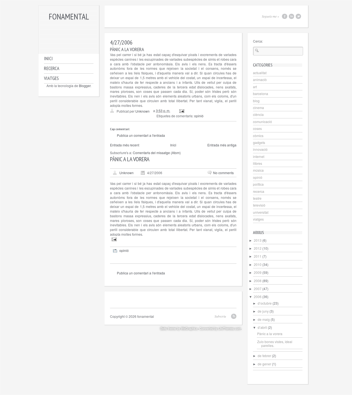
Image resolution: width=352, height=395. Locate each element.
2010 (258, 264)
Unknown (126, 172)
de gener (264, 363)
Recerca (51, 68)
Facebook (284, 16)
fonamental (69, 16)
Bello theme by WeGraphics (179, 328)
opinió (199, 115)
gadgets (259, 142)
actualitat (259, 72)
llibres (257, 163)
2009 (258, 272)
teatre (257, 198)
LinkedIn (291, 16)
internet (258, 156)
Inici (48, 58)
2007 (258, 288)
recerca (258, 191)
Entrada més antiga (222, 145)
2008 (258, 280)
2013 (258, 240)
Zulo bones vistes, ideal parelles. (274, 343)
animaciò (260, 79)
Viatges (51, 78)
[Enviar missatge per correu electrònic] (181, 110)
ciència (258, 114)
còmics (258, 135)
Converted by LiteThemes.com (220, 328)
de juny (263, 311)
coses (257, 128)
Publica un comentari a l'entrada (141, 135)
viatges (258, 219)
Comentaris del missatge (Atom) (157, 152)
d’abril (262, 327)
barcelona (260, 93)
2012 (258, 248)
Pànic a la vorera (269, 333)
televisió (259, 205)
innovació (260, 149)
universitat (260, 212)
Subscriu (220, 316)
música (258, 170)
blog (256, 100)
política (258, 184)
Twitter (298, 16)
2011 (258, 256)
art (255, 86)
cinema (258, 107)
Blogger (84, 85)
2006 (258, 296)
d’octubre (265, 303)
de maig (264, 319)
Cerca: (258, 41)
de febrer (264, 355)
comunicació (262, 121)
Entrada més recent (124, 145)
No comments (223, 172)
